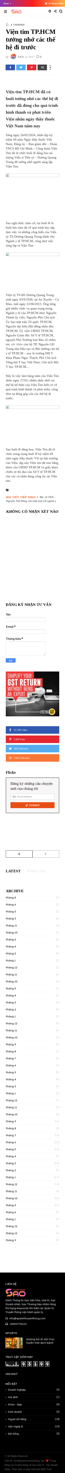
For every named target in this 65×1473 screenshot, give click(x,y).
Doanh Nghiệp (17, 1389)
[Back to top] (56, 1464)
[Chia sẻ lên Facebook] (10, 67)
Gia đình (13, 1397)
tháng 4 (11, 946)
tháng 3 (11, 918)
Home (6, 3)
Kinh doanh (15, 1411)
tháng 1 (11, 960)
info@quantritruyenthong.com (27, 1318)
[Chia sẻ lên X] (21, 67)
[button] (6, 3)
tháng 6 (11, 904)
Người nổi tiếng (17, 1419)
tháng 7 (11, 1058)
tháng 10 (11, 932)
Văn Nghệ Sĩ (15, 1426)
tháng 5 (11, 911)
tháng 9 (11, 988)
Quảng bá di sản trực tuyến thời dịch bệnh (40, 1340)
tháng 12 (11, 967)
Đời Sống (13, 1433)
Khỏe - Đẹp (15, 1404)
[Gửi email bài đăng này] (42, 67)
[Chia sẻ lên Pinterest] (31, 67)
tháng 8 (11, 897)
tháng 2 (11, 1009)
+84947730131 (18, 1324)
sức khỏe (17, 344)
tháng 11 (11, 925)
